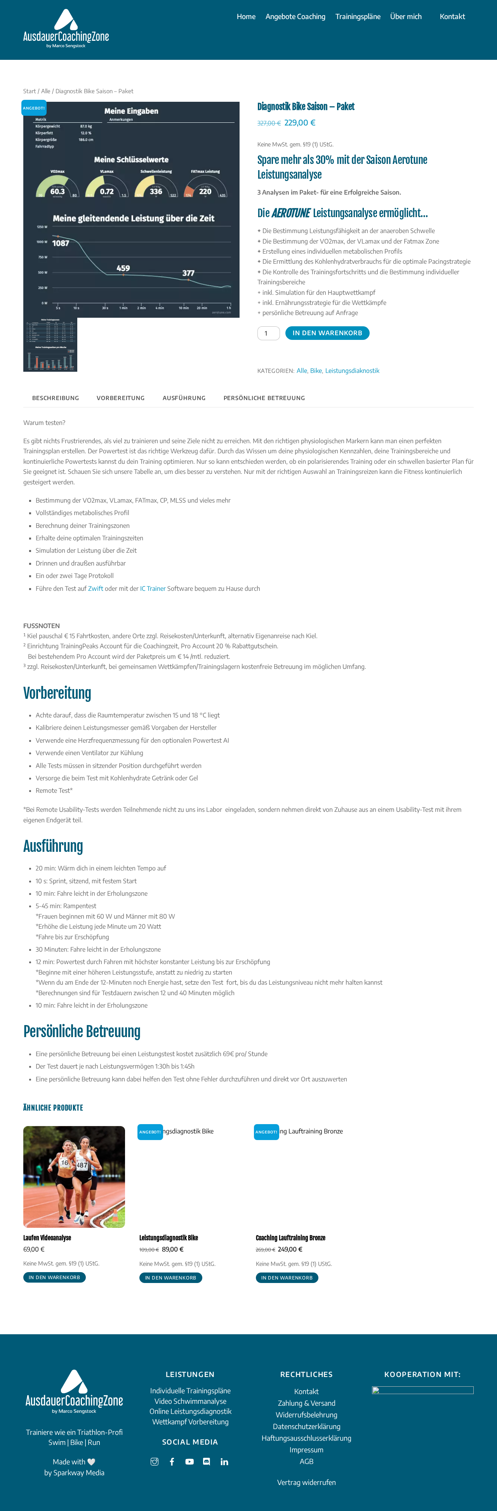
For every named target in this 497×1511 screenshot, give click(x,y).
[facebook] (172, 1459)
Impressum (306, 1449)
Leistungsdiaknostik (352, 370)
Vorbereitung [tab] (120, 397)
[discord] (207, 1459)
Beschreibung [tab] (55, 397)
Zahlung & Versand (306, 1402)
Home (246, 16)
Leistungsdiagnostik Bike (168, 1238)
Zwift (95, 588)
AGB (306, 1461)
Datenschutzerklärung (307, 1426)
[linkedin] (224, 1459)
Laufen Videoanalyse (47, 1238)
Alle (45, 90)
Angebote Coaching (295, 16)
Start (29, 90)
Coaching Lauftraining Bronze (290, 1238)
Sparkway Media (79, 1472)
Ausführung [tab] (184, 397)
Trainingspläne (358, 16)
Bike (316, 370)
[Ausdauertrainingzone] (66, 43)
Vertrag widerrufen (306, 1482)
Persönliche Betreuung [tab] (264, 397)
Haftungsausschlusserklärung (306, 1437)
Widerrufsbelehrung (306, 1414)
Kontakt (452, 16)
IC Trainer (153, 588)
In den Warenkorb (327, 333)
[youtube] (189, 1459)
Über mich (406, 16)
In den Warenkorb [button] (54, 1277)
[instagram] (154, 1459)
